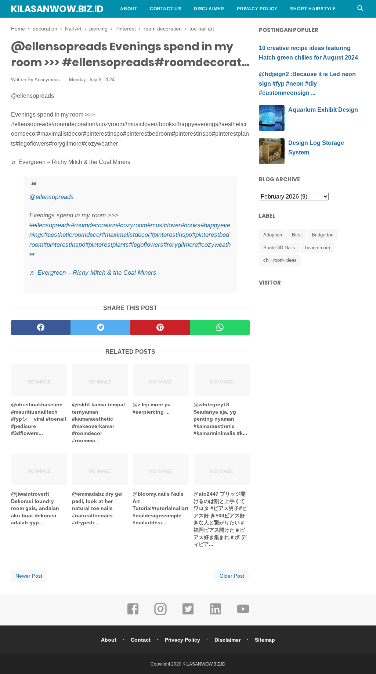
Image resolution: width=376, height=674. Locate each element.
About (128, 8)
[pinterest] (160, 327)
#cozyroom (132, 225)
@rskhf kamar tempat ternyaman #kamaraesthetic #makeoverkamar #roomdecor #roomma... (98, 422)
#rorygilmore (180, 244)
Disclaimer (209, 8)
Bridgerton (322, 235)
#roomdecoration (94, 225)
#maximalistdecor (126, 234)
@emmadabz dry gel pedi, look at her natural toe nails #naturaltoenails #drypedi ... (97, 508)
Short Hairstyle (313, 8)
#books (190, 225)
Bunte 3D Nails (279, 247)
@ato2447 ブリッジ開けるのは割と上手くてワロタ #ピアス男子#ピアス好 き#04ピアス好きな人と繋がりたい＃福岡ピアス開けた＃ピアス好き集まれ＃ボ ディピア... (220, 519)
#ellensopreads (50, 225)
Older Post (232, 576)
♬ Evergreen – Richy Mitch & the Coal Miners (92, 272)
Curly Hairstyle (143, 26)
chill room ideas (280, 260)
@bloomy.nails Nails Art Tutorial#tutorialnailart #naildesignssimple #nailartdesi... (160, 508)
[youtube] (243, 614)
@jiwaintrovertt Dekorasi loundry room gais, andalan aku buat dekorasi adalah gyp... (35, 508)
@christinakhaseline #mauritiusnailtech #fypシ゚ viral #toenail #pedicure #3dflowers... (38, 419)
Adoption (272, 235)
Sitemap (265, 640)
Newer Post (28, 576)
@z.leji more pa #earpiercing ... (152, 408)
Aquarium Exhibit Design (323, 110)
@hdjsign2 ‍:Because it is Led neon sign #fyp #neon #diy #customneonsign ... (307, 83)
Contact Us (165, 8)
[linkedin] (215, 614)
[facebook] (40, 327)
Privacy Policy (257, 8)
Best (297, 235)
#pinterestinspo (171, 234)
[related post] (39, 380)
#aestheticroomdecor (73, 234)
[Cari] (360, 10)
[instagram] (160, 614)
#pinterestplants (107, 244)
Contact (141, 640)
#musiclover (164, 225)
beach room (317, 247)
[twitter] (100, 327)
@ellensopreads (51, 196)
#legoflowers (146, 244)
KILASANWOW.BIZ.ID (57, 9)
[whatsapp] (219, 327)
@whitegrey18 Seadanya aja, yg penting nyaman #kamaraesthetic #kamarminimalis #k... (220, 419)
